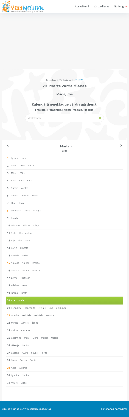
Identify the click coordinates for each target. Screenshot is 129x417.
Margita (37, 210)
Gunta (33, 360)
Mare (35, 337)
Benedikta (16, 307)
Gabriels (38, 315)
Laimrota (15, 225)
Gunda (23, 360)
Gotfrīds (25, 195)
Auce (21, 180)
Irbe (70, 94)
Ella (13, 202)
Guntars (15, 270)
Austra (24, 187)
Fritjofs (66, 109)
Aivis (27, 240)
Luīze (31, 165)
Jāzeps (14, 292)
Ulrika (25, 255)
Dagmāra (16, 210)
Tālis (22, 173)
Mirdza (14, 322)
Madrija (88, 109)
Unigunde (61, 307)
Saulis (34, 352)
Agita (13, 232)
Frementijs (54, 109)
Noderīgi (119, 6)
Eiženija (15, 345)
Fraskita (40, 109)
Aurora (14, 187)
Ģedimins (16, 337)
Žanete (25, 322)
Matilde (15, 255)
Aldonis (23, 367)
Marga (27, 210)
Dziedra (15, 315)
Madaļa (77, 109)
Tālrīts (44, 352)
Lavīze (22, 165)
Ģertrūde (25, 277)
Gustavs (15, 352)
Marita (44, 337)
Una (51, 307)
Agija (13, 367)
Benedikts (30, 307)
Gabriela (26, 315)
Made (60, 94)
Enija (29, 180)
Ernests (24, 247)
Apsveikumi (82, 6)
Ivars (23, 158)
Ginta (14, 360)
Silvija (36, 225)
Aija (13, 240)
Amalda (15, 262)
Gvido (24, 382)
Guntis (25, 270)
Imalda (36, 262)
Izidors (14, 330)
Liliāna (26, 225)
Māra (27, 337)
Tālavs (14, 173)
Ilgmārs (15, 375)
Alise (13, 180)
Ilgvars (14, 158)
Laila (13, 165)
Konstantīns (25, 232)
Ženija (25, 345)
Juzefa (24, 292)
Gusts (25, 352)
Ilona (24, 285)
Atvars (14, 382)
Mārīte (54, 337)
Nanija (25, 375)
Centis (14, 195)
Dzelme (42, 307)
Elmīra (21, 202)
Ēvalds (14, 217)
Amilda (25, 262)
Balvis (14, 247)
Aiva (20, 240)
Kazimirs (25, 330)
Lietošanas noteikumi (114, 409)
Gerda (14, 277)
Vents (35, 195)
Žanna (35, 322)
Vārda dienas (101, 6)
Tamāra (50, 315)
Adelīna (15, 285)
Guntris (36, 270)
